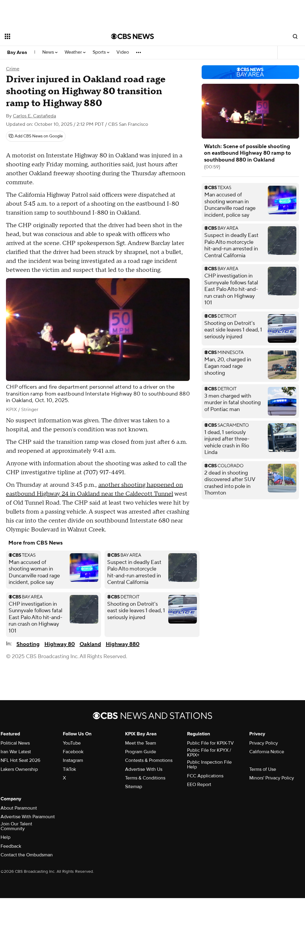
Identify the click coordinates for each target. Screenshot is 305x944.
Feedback (11, 846)
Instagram (73, 760)
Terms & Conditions (145, 778)
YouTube (72, 743)
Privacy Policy (263, 743)
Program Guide (140, 751)
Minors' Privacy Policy (271, 778)
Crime (12, 68)
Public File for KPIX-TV (210, 743)
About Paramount (19, 808)
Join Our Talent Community (16, 826)
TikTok (69, 769)
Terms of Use (262, 769)
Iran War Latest (16, 751)
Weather (74, 52)
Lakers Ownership (19, 769)
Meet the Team (140, 743)
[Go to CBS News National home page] (132, 36)
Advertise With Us (143, 769)
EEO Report (199, 784)
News (48, 52)
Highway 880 (122, 644)
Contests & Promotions (148, 760)
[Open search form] (295, 36)
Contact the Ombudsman (27, 854)
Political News (15, 743)
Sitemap (133, 786)
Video (122, 52)
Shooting (28, 644)
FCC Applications (205, 776)
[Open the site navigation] (47, 36)
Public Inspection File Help (209, 764)
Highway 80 (59, 644)
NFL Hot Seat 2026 (20, 760)
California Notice (266, 751)
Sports (100, 52)
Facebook (73, 751)
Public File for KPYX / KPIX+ (209, 752)
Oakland (90, 644)
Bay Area (17, 52)
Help (5, 837)
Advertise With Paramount (28, 816)
